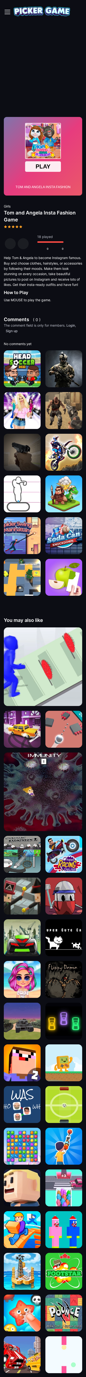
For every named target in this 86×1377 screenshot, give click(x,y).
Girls (7, 206)
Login (70, 325)
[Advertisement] (43, 69)
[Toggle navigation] (7, 12)
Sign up (12, 331)
